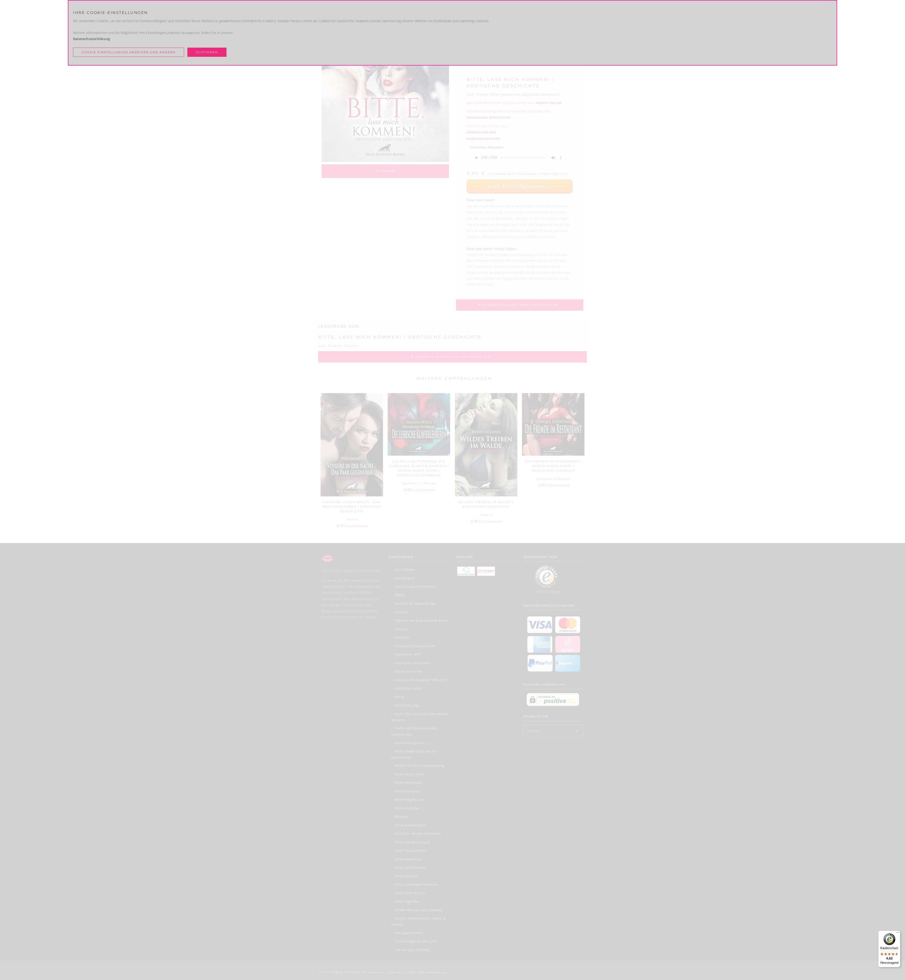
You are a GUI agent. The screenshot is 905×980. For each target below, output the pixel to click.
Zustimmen (207, 52)
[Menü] (897, 933)
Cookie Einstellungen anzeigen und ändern (129, 52)
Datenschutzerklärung (91, 39)
